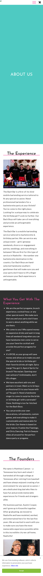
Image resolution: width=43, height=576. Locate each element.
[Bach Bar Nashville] (14, 4)
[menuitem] (33, 5)
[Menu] (31, 5)
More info (14, 566)
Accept (21, 571)
